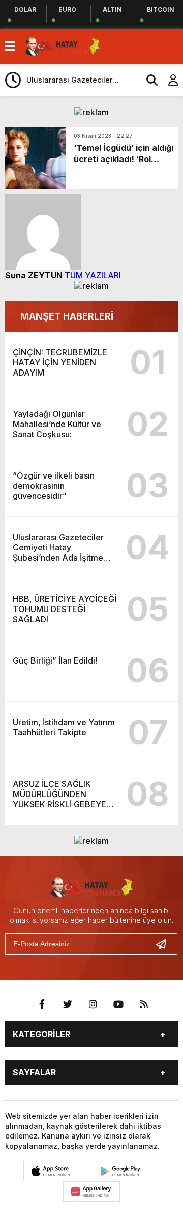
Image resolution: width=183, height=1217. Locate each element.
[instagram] (93, 1004)
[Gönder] (165, 944)
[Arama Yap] (147, 80)
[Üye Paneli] (168, 80)
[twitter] (67, 1004)
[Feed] (144, 1004)
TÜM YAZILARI (93, 275)
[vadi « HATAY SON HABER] (62, 45)
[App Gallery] (91, 1191)
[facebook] (42, 1004)
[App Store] (51, 1171)
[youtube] (118, 1004)
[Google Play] (121, 1171)
